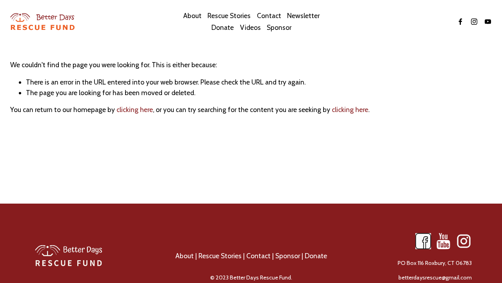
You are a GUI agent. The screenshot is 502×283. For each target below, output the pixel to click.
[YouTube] (488, 22)
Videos (250, 27)
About (184, 256)
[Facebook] (460, 22)
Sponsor (279, 27)
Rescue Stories (229, 15)
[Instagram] (474, 22)
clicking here (134, 109)
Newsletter (303, 15)
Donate (316, 256)
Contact (258, 256)
